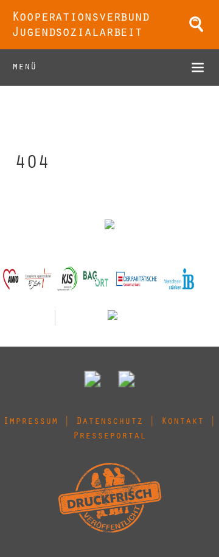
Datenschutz (109, 422)
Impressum (30, 422)
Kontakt (182, 422)
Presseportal (109, 436)
